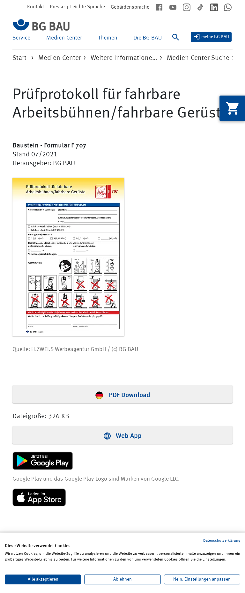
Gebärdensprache (130, 7)
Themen (107, 38)
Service (21, 38)
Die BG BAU (147, 38)
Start (19, 58)
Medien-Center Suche (198, 58)
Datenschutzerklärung (221, 541)
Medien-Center (64, 38)
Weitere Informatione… (124, 58)
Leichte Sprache (87, 7)
